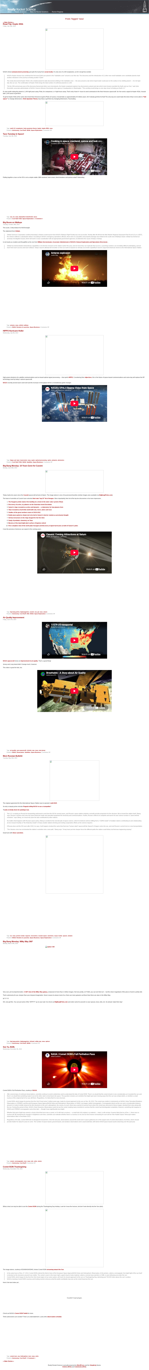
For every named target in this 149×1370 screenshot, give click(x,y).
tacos (35, 216)
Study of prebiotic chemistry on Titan (20, 520)
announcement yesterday (20, 72)
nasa (51, 128)
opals (33, 460)
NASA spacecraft (9, 661)
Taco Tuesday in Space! (13, 134)
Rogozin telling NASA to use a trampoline (36, 806)
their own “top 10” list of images (43, 498)
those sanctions (18, 833)
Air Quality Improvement (13, 618)
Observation (20, 752)
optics (49, 460)
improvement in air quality (29, 661)
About (10, 12)
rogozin (27, 935)
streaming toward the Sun (55, 1269)
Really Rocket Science (27, 7)
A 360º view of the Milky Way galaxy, (36, 992)
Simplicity (93, 1365)
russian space (42, 935)
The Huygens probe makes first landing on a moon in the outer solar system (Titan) (35, 502)
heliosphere (24, 1356)
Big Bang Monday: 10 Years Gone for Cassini (23, 466)
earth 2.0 (12, 128)
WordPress (80, 1365)
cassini (32, 612)
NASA (28, 130)
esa (11, 216)
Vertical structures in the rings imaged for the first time (26, 518)
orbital (21, 325)
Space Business (35, 327)
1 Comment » (39, 218)
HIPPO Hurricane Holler (13, 331)
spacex (65, 935)
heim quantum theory (30, 128)
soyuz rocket (58, 935)
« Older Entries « (8, 22)
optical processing (41, 460)
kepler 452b (45, 128)
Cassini (26, 495)
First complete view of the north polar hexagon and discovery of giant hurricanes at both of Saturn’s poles (43, 526)
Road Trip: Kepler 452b (13, 24)
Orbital (17, 231)
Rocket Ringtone (57, 12)
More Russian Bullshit (12, 756)
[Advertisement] (74, 198)
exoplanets (19, 128)
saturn (45, 612)
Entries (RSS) (67, 1367)
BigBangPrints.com (105, 495)
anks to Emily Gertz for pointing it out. (17, 810)
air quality (13, 750)
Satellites (29, 462)
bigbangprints (24, 612)
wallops (26, 325)
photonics (61, 460)
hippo (12, 460)
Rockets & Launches (23, 327)
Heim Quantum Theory (30, 99)
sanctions (50, 935)
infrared (32, 1041)
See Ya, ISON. (9, 1047)
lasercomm (23, 460)
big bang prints (15, 612)
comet (12, 1161)
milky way (38, 1041)
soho (35, 1161)
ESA (20, 218)
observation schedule (54, 1317)
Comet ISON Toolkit (21, 1313)
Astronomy (15, 130)
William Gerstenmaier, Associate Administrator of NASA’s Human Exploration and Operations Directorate (72, 242)
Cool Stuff (23, 130)
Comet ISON (32, 1206)
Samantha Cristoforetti (26, 216)
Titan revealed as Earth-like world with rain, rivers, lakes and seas (30, 510)
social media (48, 72)
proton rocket (20, 935)
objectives (88, 377)
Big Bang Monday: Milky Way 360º (18, 942)
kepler (39, 128)
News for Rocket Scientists (39, 12)
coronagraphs (19, 1161)
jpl (15, 460)
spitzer (48, 1041)
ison (25, 1161)
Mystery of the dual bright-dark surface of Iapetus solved (27, 523)
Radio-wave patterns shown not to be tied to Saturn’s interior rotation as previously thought (38, 515)
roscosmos (34, 935)
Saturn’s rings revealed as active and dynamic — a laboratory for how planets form (35, 507)
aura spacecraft (21, 750)
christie (29, 750)
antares (12, 325)
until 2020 (54, 803)
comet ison (13, 1356)
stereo (40, 1161)
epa (33, 750)
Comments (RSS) (80, 1367)
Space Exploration (36, 130)
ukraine (70, 935)
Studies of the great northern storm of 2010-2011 (24, 512)
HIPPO (71, 377)
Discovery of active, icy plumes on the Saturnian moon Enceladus (30, 504)
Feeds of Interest (21, 12)
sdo (32, 1161)
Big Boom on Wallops (12, 222)
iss (14, 216)
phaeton (54, 460)
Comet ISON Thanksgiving (14, 1167)
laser (18, 460)
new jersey (42, 750)
